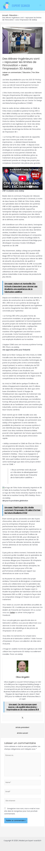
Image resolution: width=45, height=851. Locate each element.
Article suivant (22, 733)
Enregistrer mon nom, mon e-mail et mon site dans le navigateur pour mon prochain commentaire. (22, 811)
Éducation (27, 72)
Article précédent (22, 727)
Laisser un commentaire (11, 72)
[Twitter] (22, 718)
